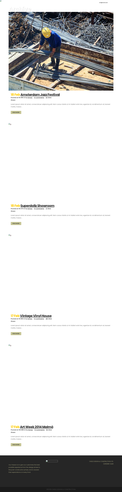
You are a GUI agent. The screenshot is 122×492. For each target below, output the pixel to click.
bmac (30, 97)
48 (49, 319)
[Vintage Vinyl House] (61, 273)
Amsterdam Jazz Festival (40, 94)
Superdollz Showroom (37, 205)
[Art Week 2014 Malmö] (61, 383)
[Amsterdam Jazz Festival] (61, 51)
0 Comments (39, 97)
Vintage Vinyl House (35, 316)
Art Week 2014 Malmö (36, 427)
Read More (16, 112)
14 (48, 97)
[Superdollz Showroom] (61, 162)
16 (49, 430)
